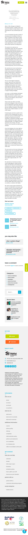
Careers (8, 425)
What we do (9, 414)
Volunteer (8, 458)
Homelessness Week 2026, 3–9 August (15, 317)
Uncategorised (11, 284)
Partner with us (9, 480)
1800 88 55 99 (10, 362)
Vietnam (8, 210)
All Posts (14, 16)
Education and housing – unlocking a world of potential (13, 251)
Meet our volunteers (12, 275)
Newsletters (10, 279)
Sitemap (8, 431)
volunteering (10, 213)
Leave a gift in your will (11, 471)
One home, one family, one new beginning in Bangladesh (16, 303)
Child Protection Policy (11, 436)
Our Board (8, 405)
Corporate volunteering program (14, 483)
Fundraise (8, 466)
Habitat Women (9, 489)
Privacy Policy (9, 428)
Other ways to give (10, 464)
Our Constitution (10, 441)
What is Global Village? (13, 241)
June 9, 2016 (10, 242)
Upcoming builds (8, 204)
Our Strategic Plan (10, 444)
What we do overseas (11, 419)
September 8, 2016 (11, 254)
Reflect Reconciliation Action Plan (13, 446)
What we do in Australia (11, 416)
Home (11, 16)
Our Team (8, 402)
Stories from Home (12, 281)
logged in (12, 265)
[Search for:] (14, 292)
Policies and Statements (12, 438)
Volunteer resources (9, 203)
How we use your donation (12, 474)
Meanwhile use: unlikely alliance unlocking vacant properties (15, 310)
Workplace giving (10, 469)
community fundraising (13, 208)
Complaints (9, 433)
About (7, 400)
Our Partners (9, 408)
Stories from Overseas (12, 282)
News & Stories (11, 277)
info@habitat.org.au (11, 360)
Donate (8, 461)
